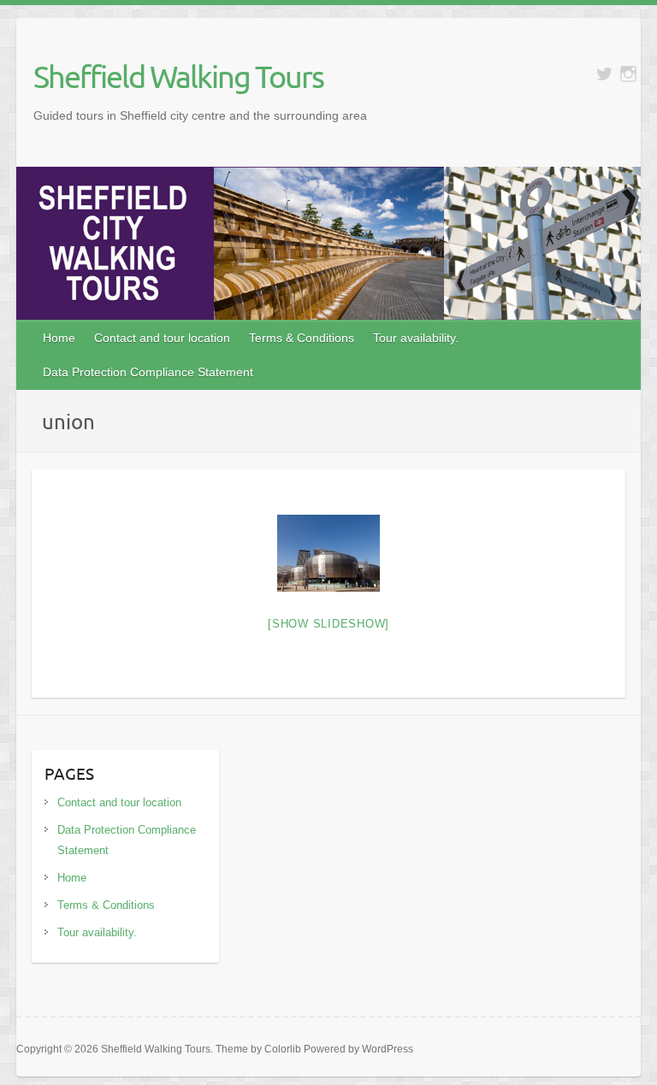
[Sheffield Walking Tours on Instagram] (628, 74)
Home (59, 338)
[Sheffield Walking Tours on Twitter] (604, 74)
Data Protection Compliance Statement (148, 372)
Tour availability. (416, 338)
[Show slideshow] (328, 623)
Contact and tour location (162, 338)
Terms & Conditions (301, 338)
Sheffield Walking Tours (178, 76)
